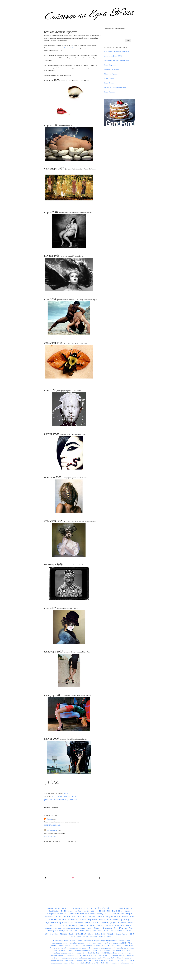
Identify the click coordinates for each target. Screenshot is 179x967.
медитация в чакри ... (61, 943)
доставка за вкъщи (123, 908)
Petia (97, 933)
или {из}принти (70, 800)
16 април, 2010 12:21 (53, 836)
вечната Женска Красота (60, 32)
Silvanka (110, 933)
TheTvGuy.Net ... (95, 953)
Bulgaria (107, 927)
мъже (101, 916)
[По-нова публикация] (46, 879)
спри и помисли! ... (95, 958)
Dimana (49, 819)
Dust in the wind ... (78, 963)
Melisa (49, 933)
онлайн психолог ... (78, 943)
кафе (109, 914)
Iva (94, 930)
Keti (106, 930)
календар (101, 913)
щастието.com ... (125, 941)
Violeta (102, 936)
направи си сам (113, 916)
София (82, 924)
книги (116, 913)
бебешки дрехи (52, 830)
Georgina (53, 930)
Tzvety (71, 936)
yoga (109, 936)
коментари (126, 913)
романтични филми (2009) (113, 56)
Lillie (128, 930)
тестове (101, 925)
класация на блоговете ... (122, 963)
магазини (76, 916)
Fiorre (131, 928)
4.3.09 (66, 793)
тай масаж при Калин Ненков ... (65, 941)
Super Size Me (122, 934)
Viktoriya (93, 936)
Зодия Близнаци (109, 92)
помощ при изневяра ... (79, 948)
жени (54, 797)
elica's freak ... (123, 960)
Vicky (85, 936)
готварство (76, 907)
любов (66, 916)
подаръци (103, 919)
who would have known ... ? (106, 960)
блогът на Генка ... (67, 950)
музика (93, 916)
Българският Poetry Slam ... (88, 955)
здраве (101, 910)
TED (132, 934)
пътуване (79, 922)
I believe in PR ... (93, 963)
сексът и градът (60, 925)
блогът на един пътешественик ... (113, 955)
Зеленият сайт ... (81, 953)
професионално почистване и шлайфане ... (90, 945)
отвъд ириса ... (68, 958)
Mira (56, 934)
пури (70, 922)
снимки (67, 797)
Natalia (71, 934)
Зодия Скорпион (110, 65)
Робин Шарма (127, 922)
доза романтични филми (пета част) (116, 51)
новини (62, 919)
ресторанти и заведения (96, 922)
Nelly (90, 934)
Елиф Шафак (54, 911)
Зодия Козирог (109, 83)
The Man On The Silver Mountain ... (117, 958)
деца (86, 908)
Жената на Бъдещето (111, 74)
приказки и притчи (56, 922)
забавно (91, 910)
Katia (100, 931)
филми (109, 925)
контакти (49, 917)
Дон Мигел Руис (105, 908)
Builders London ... (57, 960)
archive (90, 928)
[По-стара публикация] (99, 879)
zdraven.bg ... (71, 955)
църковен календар (75, 927)
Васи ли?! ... (118, 953)
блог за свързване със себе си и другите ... (104, 943)
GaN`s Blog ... (106, 963)
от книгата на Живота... (112, 69)
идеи (127, 910)
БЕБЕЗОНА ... (107, 953)
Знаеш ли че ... (115, 910)
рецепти (114, 922)
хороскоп (119, 924)
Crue (115, 928)
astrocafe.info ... (62, 948)
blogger (97, 928)
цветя (128, 925)
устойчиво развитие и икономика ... (80, 960)
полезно (114, 919)
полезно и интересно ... (103, 950)
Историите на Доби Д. (57, 913)
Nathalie (75, 797)
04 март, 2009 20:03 (52, 825)
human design (86, 930)
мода (60, 797)
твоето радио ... (66, 945)
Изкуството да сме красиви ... (101, 948)
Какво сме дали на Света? (82, 913)
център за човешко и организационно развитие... (98, 941)
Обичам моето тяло (77, 919)
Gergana (63, 930)
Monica (63, 933)
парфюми (92, 919)
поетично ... (68, 953)
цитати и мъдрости (55, 927)
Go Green (74, 930)
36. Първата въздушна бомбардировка (117, 60)
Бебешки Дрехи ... (121, 948)
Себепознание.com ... (84, 950)
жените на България (77, 911)
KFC (112, 930)
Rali (103, 934)
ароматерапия (53, 908)
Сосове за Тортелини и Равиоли (115, 87)
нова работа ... (81, 958)
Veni (79, 936)
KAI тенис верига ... (116, 945)
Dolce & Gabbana (69, 48)
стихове (91, 924)
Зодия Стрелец (109, 78)
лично (57, 916)
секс (50, 925)
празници (125, 919)
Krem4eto (119, 930)
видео (65, 908)
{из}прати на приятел (53, 800)
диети (93, 908)
